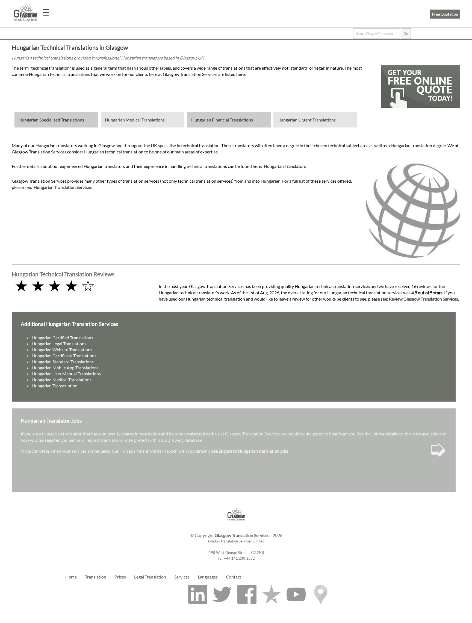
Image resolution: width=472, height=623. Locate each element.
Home (71, 576)
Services (182, 576)
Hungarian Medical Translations (135, 119)
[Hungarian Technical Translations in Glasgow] (236, 523)
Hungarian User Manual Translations (66, 373)
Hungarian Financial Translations (222, 119)
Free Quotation (445, 14)
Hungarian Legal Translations (59, 343)
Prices (120, 576)
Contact (233, 576)
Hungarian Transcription (55, 385)
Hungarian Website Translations (62, 349)
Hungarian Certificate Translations (64, 355)
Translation (95, 576)
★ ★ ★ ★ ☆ (54, 285)
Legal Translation (150, 576)
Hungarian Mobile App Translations (65, 367)
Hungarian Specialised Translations (51, 119)
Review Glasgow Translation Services (423, 298)
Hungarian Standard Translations (63, 361)
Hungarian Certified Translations (62, 337)
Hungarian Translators (285, 166)
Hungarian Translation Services (63, 187)
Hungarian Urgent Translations (307, 119)
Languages (208, 576)
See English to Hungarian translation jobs (249, 450)
